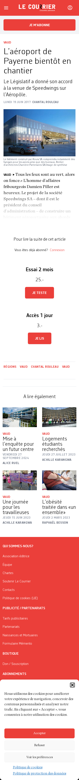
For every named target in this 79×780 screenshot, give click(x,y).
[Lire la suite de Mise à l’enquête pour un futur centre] (20, 417)
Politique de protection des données (39, 774)
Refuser (39, 745)
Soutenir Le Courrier (17, 581)
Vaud (7, 42)
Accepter (39, 733)
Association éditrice (16, 556)
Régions (10, 366)
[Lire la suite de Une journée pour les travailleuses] (20, 480)
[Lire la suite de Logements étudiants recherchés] (59, 417)
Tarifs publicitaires (15, 618)
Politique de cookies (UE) (20, 598)
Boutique (11, 654)
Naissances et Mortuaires (20, 635)
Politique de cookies (28, 768)
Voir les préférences (39, 757)
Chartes (8, 573)
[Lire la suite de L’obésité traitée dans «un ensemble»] (59, 480)
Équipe (7, 565)
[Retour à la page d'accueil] (37, 7)
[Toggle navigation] (6, 7)
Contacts (9, 590)
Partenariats (11, 627)
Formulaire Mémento (17, 643)
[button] (72, 685)
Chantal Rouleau (45, 366)
